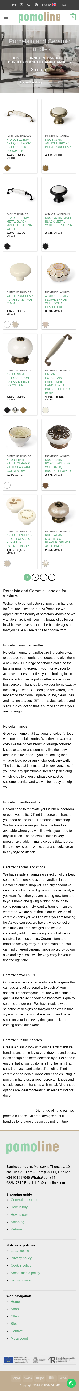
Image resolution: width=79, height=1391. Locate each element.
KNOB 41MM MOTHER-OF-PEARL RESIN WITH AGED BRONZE (58, 541)
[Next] (51, 577)
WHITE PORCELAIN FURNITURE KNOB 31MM (20, 299)
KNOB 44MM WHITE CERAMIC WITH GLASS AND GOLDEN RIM (19, 465)
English (46, 4)
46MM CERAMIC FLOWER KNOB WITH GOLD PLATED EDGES (56, 301)
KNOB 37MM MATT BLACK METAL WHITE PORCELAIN (58, 221)
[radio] (7, 168)
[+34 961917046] (29, 5)
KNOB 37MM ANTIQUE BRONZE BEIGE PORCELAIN (58, 143)
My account (19, 1338)
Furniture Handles (45, 58)
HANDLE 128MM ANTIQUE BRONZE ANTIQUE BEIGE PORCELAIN (20, 145)
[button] (5, 17)
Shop (15, 1309)
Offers (15, 1316)
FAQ (64, 5)
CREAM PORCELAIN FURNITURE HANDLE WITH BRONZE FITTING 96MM (57, 383)
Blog (14, 1323)
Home (17, 58)
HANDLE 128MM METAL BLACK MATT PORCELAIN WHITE (19, 223)
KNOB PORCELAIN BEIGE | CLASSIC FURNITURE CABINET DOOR (19, 541)
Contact (16, 1331)
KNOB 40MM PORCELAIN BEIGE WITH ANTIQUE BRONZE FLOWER (58, 465)
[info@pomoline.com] (14, 5)
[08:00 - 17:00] (22, 5)
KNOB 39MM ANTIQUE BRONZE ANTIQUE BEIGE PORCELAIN (20, 380)
